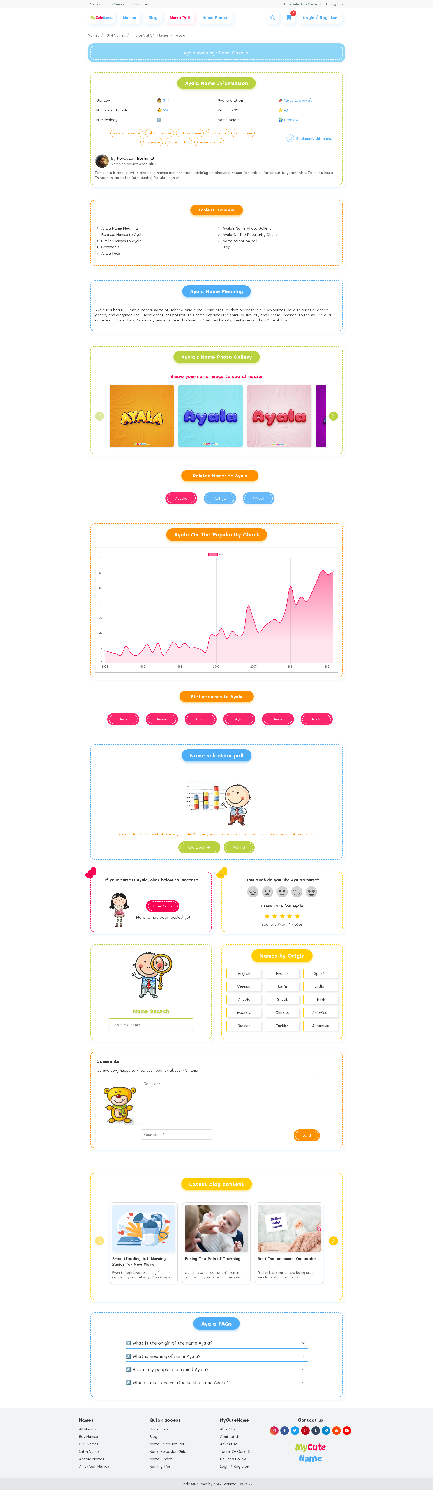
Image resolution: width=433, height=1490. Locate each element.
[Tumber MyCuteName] (315, 1430)
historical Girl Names (151, 35)
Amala (200, 719)
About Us (227, 1429)
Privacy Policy (233, 1458)
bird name (217, 133)
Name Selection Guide (300, 4)
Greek (282, 999)
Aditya (220, 498)
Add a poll (196, 847)
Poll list (239, 847)
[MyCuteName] (101, 17)
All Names (87, 1429)
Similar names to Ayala (121, 240)
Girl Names (140, 4)
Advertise (228, 1443)
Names (95, 4)
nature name (190, 133)
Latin (282, 986)
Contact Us (230, 1436)
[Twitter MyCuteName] (295, 1430)
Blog (225, 246)
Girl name (151, 142)
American (320, 1012)
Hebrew (244, 1012)
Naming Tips (334, 4)
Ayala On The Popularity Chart (249, 234)
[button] (99, 416)
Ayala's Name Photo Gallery (246, 228)
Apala (316, 719)
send (307, 1135)
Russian (244, 1025)
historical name (126, 133)
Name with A (179, 142)
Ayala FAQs (110, 253)
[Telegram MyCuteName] (326, 1430)
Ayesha (181, 498)
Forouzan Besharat (135, 158)
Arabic (244, 999)
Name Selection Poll (167, 1443)
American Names (94, 1466)
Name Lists (159, 1429)
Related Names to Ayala (122, 234)
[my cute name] (310, 1452)
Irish (321, 999)
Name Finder (161, 1458)
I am (162, 906)
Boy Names (116, 4)
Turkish (282, 1025)
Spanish (320, 973)
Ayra (278, 719)
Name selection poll (239, 240)
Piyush (258, 498)
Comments (110, 246)
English (244, 973)
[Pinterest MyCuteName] (305, 1430)
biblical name (159, 133)
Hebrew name (209, 142)
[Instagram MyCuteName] (274, 1430)
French (282, 973)
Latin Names (89, 1451)
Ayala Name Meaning (119, 228)
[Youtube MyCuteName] (347, 1430)
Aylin (239, 719)
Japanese (320, 1025)
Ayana (162, 719)
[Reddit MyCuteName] (336, 1430)
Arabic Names (91, 1458)
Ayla (123, 719)
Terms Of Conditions (238, 1451)
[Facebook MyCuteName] (284, 1430)
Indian (320, 986)
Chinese (282, 1012)
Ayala (180, 35)
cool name (243, 133)
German (244, 986)
